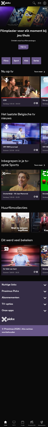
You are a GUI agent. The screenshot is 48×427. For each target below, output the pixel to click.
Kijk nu (23, 47)
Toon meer (38, 72)
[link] (20, 91)
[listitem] (15, 223)
